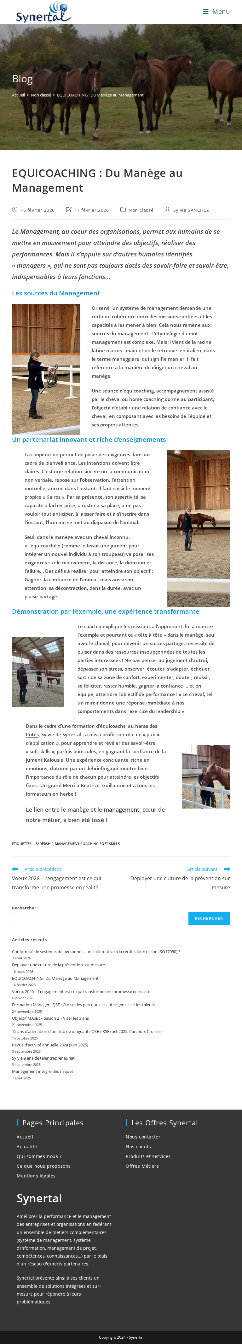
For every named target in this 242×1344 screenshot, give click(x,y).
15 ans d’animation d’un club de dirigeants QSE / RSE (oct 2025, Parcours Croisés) (87, 1031)
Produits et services (148, 1156)
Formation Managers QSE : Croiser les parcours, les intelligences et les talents (83, 1004)
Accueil (25, 1137)
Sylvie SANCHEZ (191, 210)
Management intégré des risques (42, 1071)
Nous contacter (143, 1137)
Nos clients (138, 1146)
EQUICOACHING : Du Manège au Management (100, 95)
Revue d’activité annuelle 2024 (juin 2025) (50, 1045)
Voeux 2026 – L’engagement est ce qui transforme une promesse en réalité (81, 991)
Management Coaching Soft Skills (87, 843)
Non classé (141, 210)
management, (122, 809)
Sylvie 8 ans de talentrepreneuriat (43, 1058)
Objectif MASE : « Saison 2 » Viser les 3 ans (50, 1018)
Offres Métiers (142, 1166)
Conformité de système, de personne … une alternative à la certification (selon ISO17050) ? (96, 951)
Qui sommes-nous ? (39, 1156)
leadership (43, 843)
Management (39, 231)
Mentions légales (36, 1176)
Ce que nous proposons (44, 1166)
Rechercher (24, 908)
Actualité (27, 1146)
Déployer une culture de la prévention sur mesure (58, 965)
